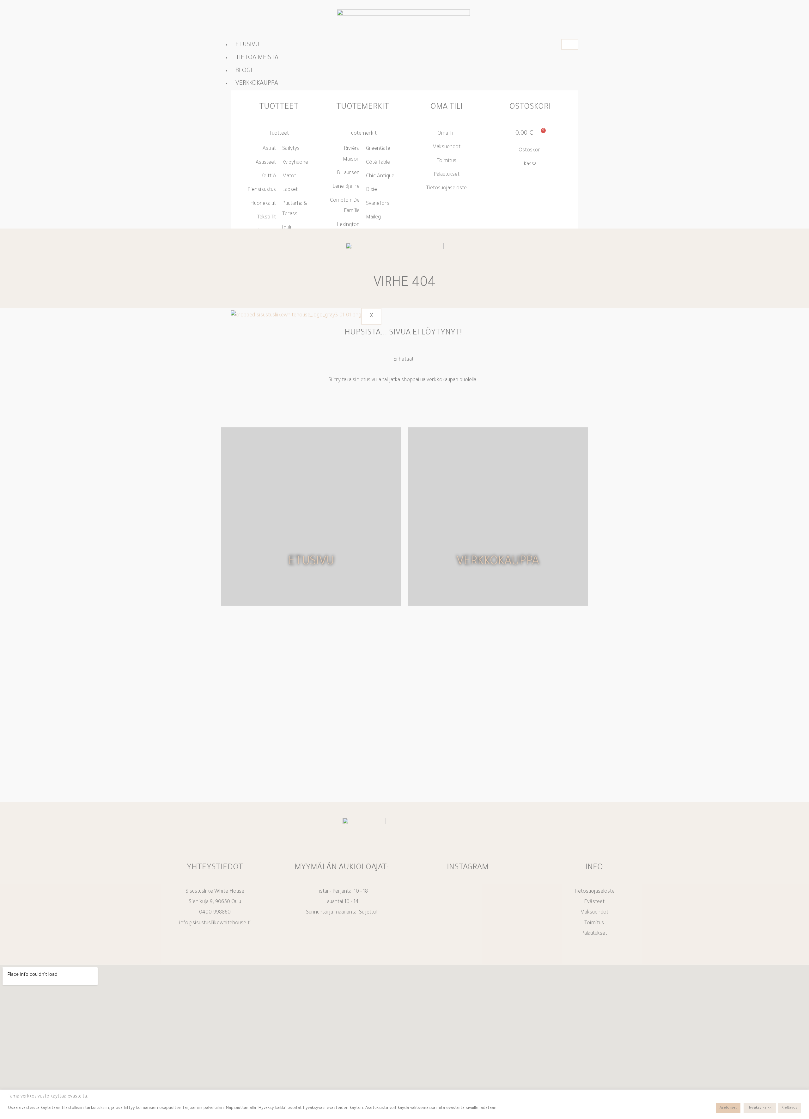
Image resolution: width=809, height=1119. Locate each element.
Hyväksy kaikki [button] (759, 1108)
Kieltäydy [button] (789, 1108)
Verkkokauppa (498, 562)
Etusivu (247, 45)
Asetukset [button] (728, 1108)
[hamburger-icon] (569, 44)
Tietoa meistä (256, 58)
